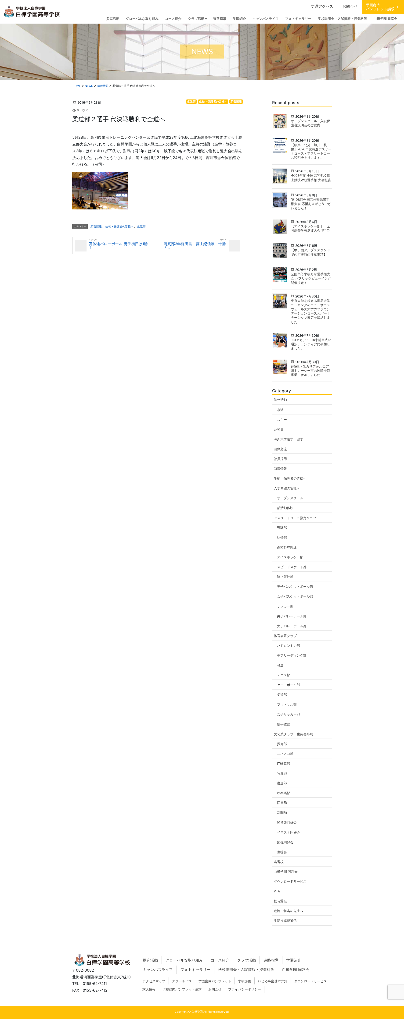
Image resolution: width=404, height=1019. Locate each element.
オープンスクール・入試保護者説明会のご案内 (310, 123)
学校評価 (244, 981)
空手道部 (283, 724)
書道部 (282, 783)
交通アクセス (322, 6)
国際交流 (280, 449)
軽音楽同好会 (287, 822)
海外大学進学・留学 (288, 439)
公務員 (279, 429)
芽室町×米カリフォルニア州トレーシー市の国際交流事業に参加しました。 (310, 370)
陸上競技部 (285, 577)
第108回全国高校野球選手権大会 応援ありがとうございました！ (311, 204)
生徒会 (282, 852)
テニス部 (283, 675)
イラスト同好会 (288, 832)
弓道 (280, 665)
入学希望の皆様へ (287, 488)
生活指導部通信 (285, 921)
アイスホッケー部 (290, 557)
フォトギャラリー (195, 969)
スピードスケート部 (292, 567)
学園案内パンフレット (214, 981)
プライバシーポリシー (244, 989)
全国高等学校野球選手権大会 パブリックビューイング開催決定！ (311, 278)
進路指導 (270, 960)
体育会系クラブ (285, 636)
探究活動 (150, 960)
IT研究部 (283, 763)
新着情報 (236, 101)
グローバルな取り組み (184, 960)
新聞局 (282, 812)
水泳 (280, 410)
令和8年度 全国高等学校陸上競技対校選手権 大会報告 (311, 177)
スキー (282, 419)
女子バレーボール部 (292, 626)
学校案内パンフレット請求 (182, 989)
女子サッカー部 (288, 714)
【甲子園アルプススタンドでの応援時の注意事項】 (310, 252)
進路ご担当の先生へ (288, 911)
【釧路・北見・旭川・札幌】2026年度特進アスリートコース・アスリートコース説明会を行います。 (311, 151)
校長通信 (280, 901)
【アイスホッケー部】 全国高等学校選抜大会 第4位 (310, 228)
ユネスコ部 (285, 754)
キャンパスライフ (158, 969)
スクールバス (182, 981)
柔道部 (191, 101)
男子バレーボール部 (292, 616)
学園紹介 (293, 960)
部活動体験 (285, 508)
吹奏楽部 (283, 793)
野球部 (282, 528)
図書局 (282, 803)
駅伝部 (282, 537)
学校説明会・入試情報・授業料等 (246, 969)
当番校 (279, 862)
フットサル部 (287, 704)
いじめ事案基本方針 (272, 981)
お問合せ (350, 6)
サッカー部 (285, 606)
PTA (277, 891)
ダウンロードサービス (290, 881)
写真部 (282, 773)
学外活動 (280, 400)
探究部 (282, 744)
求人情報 (148, 989)
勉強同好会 (285, 842)
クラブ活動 (246, 960)
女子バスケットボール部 (295, 596)
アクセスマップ (153, 981)
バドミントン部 (288, 645)
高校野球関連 (287, 547)
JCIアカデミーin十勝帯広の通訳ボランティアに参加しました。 (311, 344)
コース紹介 (220, 960)
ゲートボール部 (288, 685)
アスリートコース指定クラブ (295, 518)
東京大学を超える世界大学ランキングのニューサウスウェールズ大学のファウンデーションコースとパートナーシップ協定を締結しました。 (310, 311)
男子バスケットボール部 (295, 586)
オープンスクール (290, 498)
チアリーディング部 (292, 655)
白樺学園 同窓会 (286, 872)
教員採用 (280, 459)
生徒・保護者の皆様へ (213, 101)
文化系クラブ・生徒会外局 (293, 734)
